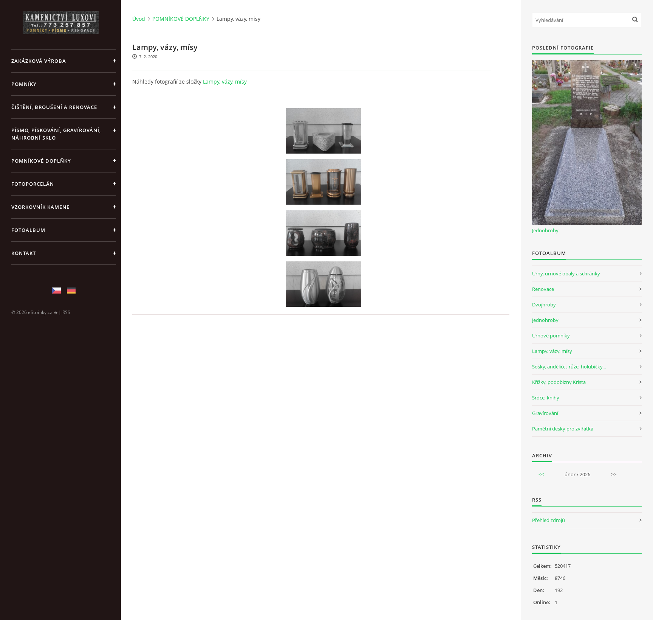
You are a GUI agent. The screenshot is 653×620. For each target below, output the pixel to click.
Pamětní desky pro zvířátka (562, 428)
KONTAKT (23, 253)
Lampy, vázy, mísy (225, 81)
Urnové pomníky (551, 335)
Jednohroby (545, 230)
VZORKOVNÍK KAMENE (40, 207)
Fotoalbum (28, 230)
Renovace (543, 289)
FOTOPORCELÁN (32, 183)
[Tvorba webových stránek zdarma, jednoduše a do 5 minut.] (56, 313)
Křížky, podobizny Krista (559, 382)
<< (541, 474)
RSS (66, 312)
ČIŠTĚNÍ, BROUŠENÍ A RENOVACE (54, 107)
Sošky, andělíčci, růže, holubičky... (569, 366)
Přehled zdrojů (548, 520)
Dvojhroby (544, 304)
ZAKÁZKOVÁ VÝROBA (38, 60)
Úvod (138, 18)
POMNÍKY (24, 84)
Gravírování (545, 413)
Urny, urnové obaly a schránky (566, 273)
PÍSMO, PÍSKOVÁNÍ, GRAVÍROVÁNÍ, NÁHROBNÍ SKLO (56, 134)
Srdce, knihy (545, 397)
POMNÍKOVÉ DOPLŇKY (41, 160)
